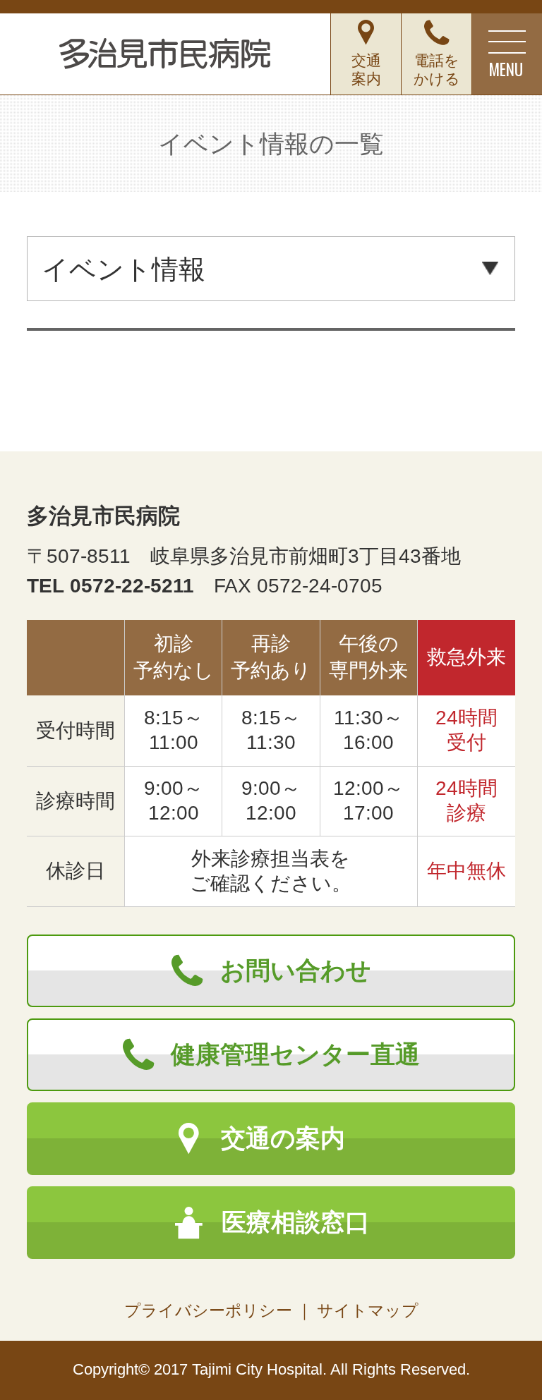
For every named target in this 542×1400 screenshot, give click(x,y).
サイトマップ (367, 1310)
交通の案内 (283, 1138)
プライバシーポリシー (208, 1310)
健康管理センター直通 (295, 1054)
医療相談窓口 (296, 1222)
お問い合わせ (295, 970)
